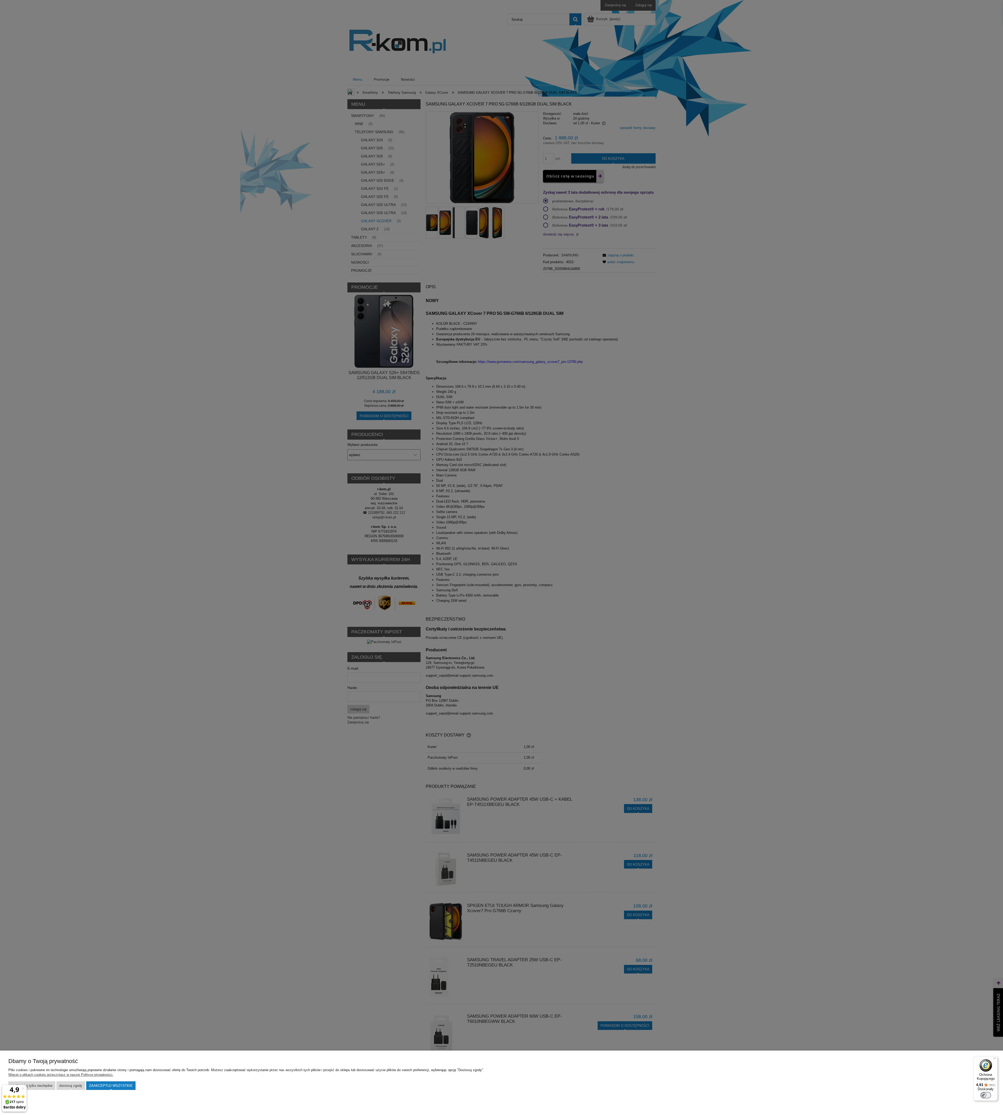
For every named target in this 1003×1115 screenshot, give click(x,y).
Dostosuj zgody (70, 1086)
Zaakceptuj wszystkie (111, 1086)
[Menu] (995, 1059)
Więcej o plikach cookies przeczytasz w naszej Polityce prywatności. (60, 1075)
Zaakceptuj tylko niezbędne (32, 1086)
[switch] (986, 1095)
